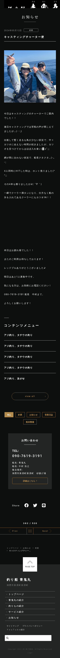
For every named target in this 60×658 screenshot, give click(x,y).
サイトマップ (13, 626)
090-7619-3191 (27, 456)
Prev (15, 531)
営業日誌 (49, 414)
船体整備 (30, 422)
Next (45, 531)
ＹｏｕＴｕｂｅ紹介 (16, 629)
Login (30, 653)
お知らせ (33, 414)
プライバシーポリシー (32, 626)
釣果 (31, 30)
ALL (9, 414)
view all (30, 396)
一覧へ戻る (30, 531)
